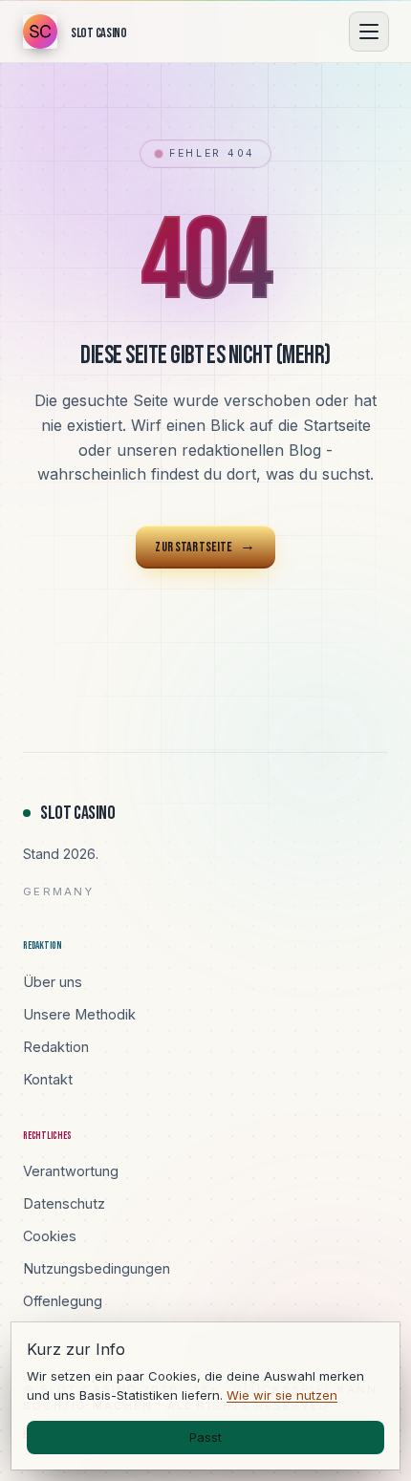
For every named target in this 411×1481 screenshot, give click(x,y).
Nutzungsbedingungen (96, 1268)
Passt (205, 1437)
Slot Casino (78, 813)
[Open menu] (369, 31)
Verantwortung (71, 1171)
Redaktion (56, 1047)
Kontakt (48, 1079)
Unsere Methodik (79, 1014)
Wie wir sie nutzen (282, 1395)
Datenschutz (64, 1203)
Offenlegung (62, 1301)
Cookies (49, 1236)
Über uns (52, 982)
